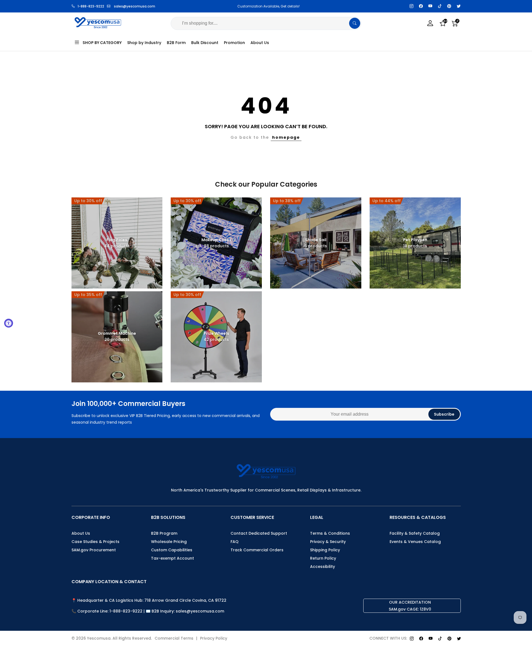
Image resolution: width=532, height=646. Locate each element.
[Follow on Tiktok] (440, 6)
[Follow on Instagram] (411, 6)
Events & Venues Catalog (415, 541)
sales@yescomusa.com (134, 6)
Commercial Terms (174, 638)
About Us (259, 42)
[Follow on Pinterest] (449, 6)
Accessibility (322, 566)
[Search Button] (354, 23)
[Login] (430, 23)
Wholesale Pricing (169, 541)
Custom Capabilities (171, 550)
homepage (286, 137)
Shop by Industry (144, 42)
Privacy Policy (213, 638)
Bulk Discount (204, 42)
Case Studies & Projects (95, 541)
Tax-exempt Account (172, 558)
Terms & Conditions (330, 533)
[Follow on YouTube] (430, 6)
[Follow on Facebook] (421, 6)
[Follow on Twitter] (459, 6)
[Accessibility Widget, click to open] (8, 323)
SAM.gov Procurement (93, 550)
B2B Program (164, 533)
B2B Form (176, 42)
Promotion (234, 42)
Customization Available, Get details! (266, 6)
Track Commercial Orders (257, 550)
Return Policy (323, 558)
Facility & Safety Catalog (415, 533)
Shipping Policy (325, 550)
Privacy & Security (328, 541)
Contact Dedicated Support (259, 533)
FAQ (235, 541)
